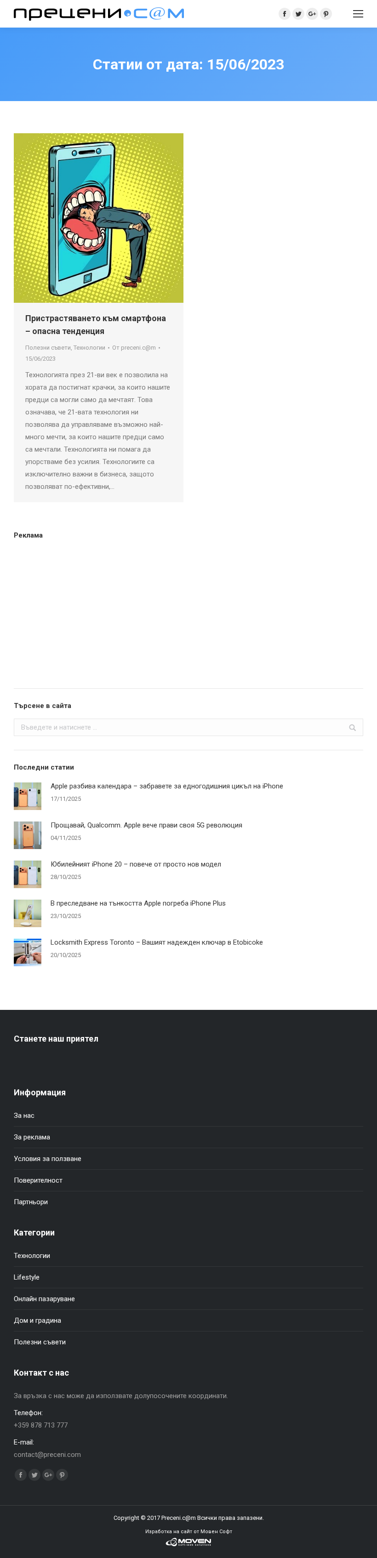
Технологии (89, 347)
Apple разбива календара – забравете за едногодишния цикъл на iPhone (167, 786)
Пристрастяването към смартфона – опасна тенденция (95, 324)
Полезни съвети (48, 347)
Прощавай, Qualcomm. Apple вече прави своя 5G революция (146, 825)
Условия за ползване (47, 1159)
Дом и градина (37, 1320)
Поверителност (38, 1180)
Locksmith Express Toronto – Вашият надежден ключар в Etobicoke (157, 942)
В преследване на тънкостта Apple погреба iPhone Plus (138, 903)
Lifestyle (27, 1277)
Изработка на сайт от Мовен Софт (188, 1532)
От (134, 347)
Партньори (31, 1202)
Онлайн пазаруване (44, 1299)
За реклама (32, 1137)
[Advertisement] (188, 612)
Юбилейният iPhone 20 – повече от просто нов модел (136, 864)
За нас (24, 1115)
